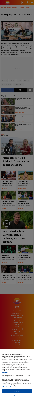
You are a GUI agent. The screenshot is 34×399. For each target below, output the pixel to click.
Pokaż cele (17, 396)
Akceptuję (17, 391)
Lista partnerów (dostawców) (9, 386)
